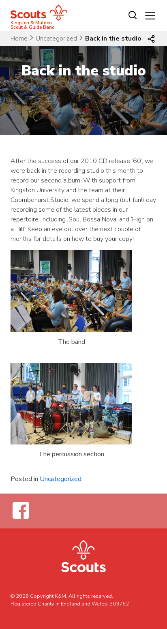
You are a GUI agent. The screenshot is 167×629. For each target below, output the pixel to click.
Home (19, 38)
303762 (119, 604)
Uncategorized (56, 38)
